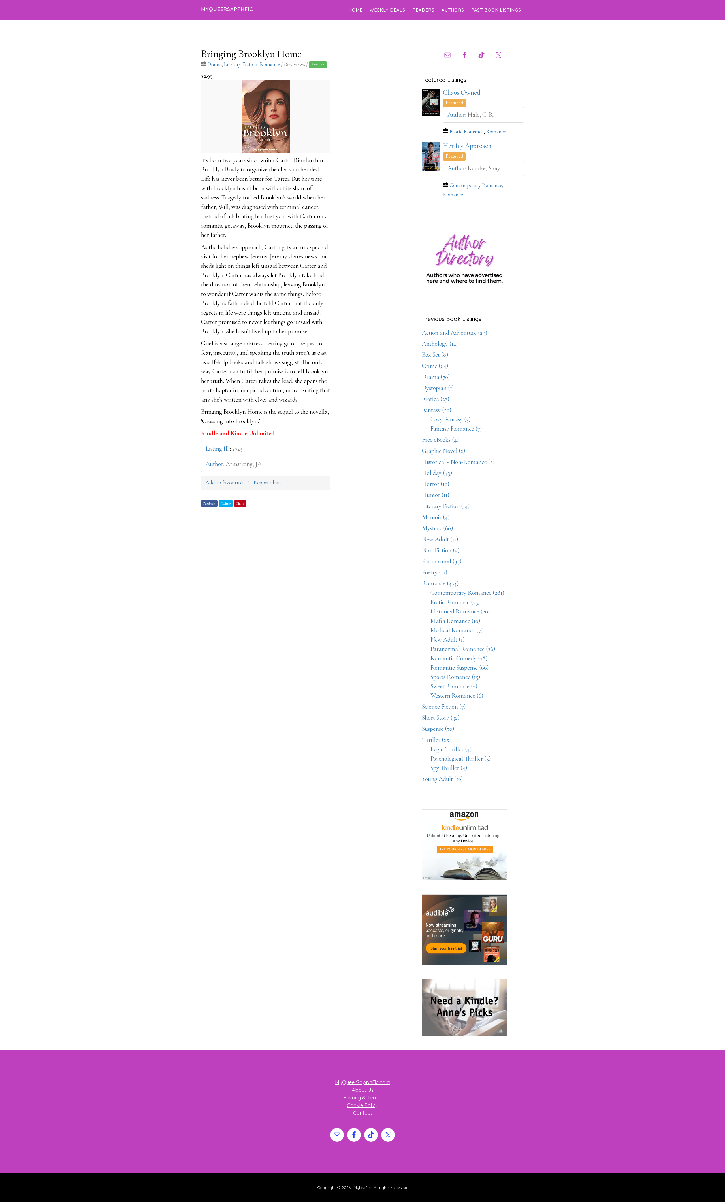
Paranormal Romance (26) (462, 649)
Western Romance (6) (456, 695)
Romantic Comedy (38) (459, 658)
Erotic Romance (466, 132)
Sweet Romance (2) (453, 686)
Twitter (226, 504)
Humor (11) (435, 495)
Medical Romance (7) (456, 630)
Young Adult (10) (442, 779)
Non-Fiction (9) (441, 550)
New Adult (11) (440, 539)
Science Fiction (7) (444, 706)
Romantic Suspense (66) (459, 667)
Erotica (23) (435, 399)
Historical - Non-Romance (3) (458, 462)
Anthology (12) (440, 343)
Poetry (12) (434, 572)
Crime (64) (435, 365)
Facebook (209, 504)
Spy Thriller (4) (448, 768)
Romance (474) (440, 583)
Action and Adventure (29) (454, 332)
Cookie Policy (362, 1105)
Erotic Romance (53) (455, 602)
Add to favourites (224, 482)
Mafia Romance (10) (455, 621)
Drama (215, 64)
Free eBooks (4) (440, 439)
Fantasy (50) (436, 410)
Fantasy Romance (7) (456, 428)
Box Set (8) (435, 354)
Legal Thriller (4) (451, 749)
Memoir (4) (436, 517)
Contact (362, 1113)
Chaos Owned (461, 92)
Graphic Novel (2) (443, 451)
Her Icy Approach (467, 146)
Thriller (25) (436, 740)
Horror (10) (435, 484)
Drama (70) (436, 377)
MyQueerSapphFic (227, 9)
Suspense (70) (438, 728)
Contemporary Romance (475, 185)
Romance (270, 64)
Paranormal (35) (442, 561)
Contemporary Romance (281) (467, 592)
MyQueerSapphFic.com (362, 1082)
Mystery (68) (437, 528)
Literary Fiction (240, 64)
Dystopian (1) (438, 388)
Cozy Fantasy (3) (450, 419)
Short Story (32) (441, 717)
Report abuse (268, 482)
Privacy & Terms (362, 1097)
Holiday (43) (437, 473)
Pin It (240, 504)
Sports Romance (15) (455, 677)
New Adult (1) (447, 639)
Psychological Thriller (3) (460, 758)
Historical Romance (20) (460, 611)
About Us (363, 1090)
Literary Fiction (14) (446, 506)
